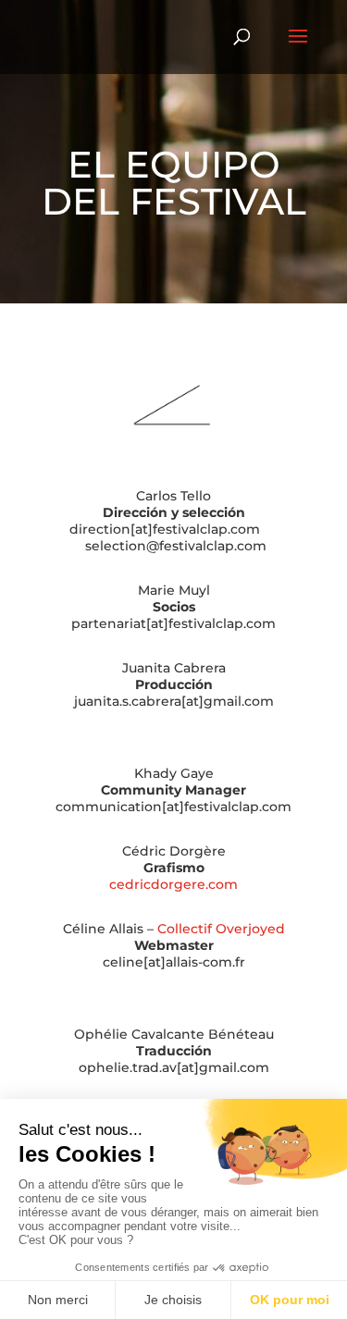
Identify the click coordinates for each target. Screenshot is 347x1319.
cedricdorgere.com (173, 884)
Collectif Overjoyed (221, 928)
